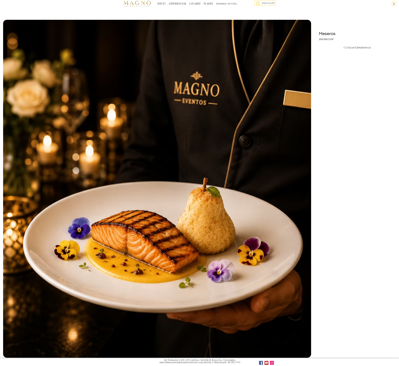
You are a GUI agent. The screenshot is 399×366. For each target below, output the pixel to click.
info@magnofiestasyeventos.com (181, 362)
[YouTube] (266, 363)
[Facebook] (261, 363)
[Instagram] (272, 363)
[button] (394, 3)
